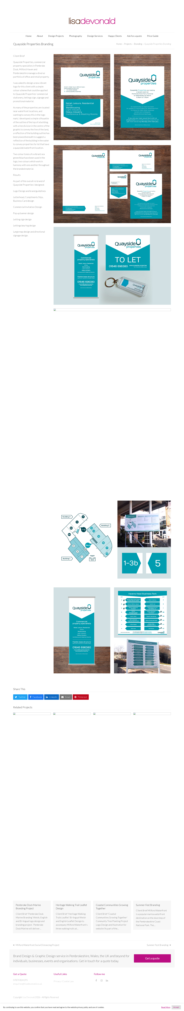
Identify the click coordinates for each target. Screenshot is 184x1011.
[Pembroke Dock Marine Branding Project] (32, 806)
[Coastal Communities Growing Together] (112, 806)
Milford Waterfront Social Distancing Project (36, 945)
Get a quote (152, 958)
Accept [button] (176, 1007)
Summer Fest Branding (148, 905)
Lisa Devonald (28, 997)
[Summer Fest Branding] (152, 806)
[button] (20, 697)
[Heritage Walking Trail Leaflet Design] (72, 806)
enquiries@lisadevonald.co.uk (27, 983)
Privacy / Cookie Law (64, 981)
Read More (165, 1007)
